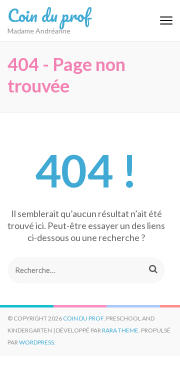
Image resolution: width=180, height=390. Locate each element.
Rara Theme (120, 330)
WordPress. (37, 342)
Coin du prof (49, 15)
